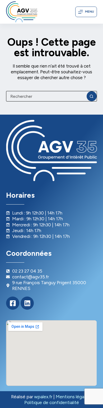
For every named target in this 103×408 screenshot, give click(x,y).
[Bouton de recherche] (92, 96)
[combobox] (46, 96)
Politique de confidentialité (51, 402)
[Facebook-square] (12, 303)
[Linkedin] (27, 303)
